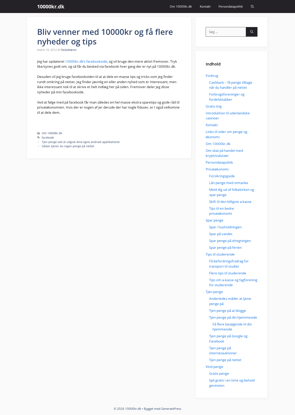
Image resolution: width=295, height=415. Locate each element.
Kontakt (205, 6)
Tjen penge (214, 291)
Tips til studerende (220, 254)
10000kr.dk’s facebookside (86, 61)
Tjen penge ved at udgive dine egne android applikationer (81, 142)
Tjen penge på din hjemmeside (233, 317)
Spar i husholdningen (225, 227)
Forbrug (212, 75)
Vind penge (214, 366)
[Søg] (251, 32)
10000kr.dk (50, 6)
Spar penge (214, 220)
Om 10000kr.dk (181, 6)
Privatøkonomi (217, 169)
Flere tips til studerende (227, 273)
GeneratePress (171, 409)
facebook (48, 137)
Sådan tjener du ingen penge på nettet (68, 146)
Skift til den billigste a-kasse (230, 201)
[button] (252, 6)
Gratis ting (214, 106)
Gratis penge (219, 373)
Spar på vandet (220, 234)
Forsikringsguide (222, 176)
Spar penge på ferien (225, 247)
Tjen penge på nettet (225, 360)
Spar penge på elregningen (230, 240)
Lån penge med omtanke (228, 182)
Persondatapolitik (231, 6)
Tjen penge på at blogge (227, 310)
